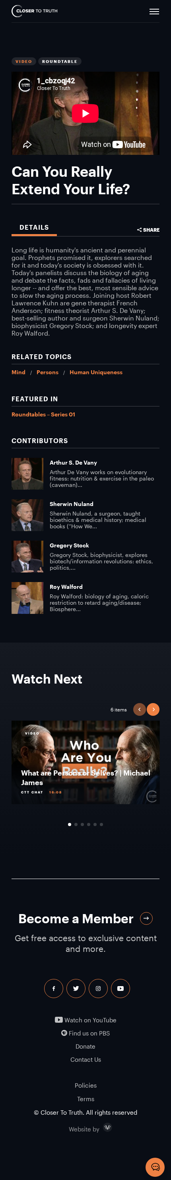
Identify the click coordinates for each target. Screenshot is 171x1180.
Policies (86, 1085)
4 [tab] (88, 824)
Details (34, 227)
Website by (101, 1127)
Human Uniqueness (96, 372)
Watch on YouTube (90, 1020)
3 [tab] (82, 824)
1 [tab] (69, 824)
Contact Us (85, 1059)
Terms (85, 1098)
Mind (18, 372)
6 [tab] (101, 824)
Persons (47, 372)
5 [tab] (95, 824)
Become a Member (76, 918)
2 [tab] (76, 824)
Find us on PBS (88, 1033)
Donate (85, 1046)
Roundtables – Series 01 (43, 414)
